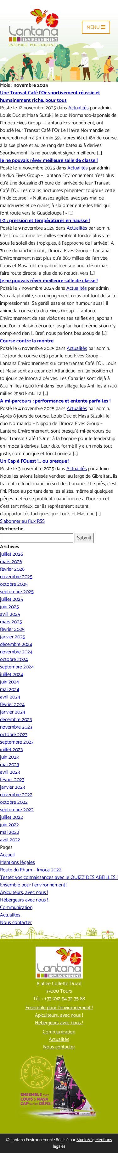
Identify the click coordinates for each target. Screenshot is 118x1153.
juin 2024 (9, 682)
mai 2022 (9, 832)
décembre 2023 (16, 719)
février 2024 (12, 704)
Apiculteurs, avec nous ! (24, 892)
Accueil (7, 855)
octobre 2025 (14, 584)
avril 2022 (10, 840)
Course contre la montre (26, 341)
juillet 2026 (11, 554)
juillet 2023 (11, 749)
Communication (16, 907)
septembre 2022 (17, 810)
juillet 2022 (11, 817)
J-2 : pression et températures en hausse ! (45, 220)
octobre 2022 (14, 802)
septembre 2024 (17, 667)
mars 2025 (11, 622)
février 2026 (12, 569)
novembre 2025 (16, 577)
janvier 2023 (12, 787)
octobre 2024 (14, 659)
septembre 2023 (16, 742)
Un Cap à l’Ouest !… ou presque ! (34, 461)
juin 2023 (9, 757)
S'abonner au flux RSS (22, 521)
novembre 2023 (16, 727)
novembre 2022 (16, 795)
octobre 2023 (13, 734)
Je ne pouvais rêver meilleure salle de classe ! (49, 160)
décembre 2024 (16, 644)
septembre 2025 (17, 592)
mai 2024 (9, 689)
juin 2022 (9, 825)
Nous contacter (16, 922)
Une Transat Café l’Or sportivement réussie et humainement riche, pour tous (50, 97)
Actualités (78, 108)
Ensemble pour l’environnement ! (33, 885)
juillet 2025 (11, 599)
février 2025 (12, 629)
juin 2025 (9, 607)
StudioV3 (84, 1140)
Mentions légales (17, 862)
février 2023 (12, 780)
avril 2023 (10, 772)
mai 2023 (9, 765)
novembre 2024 (16, 652)
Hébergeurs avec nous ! (24, 900)
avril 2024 (10, 697)
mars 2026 (11, 562)
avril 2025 (10, 614)
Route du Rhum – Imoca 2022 (30, 870)
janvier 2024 (12, 712)
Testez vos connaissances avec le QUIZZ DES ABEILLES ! (59, 877)
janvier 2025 (12, 637)
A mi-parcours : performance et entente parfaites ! (55, 401)
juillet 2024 (11, 674)
